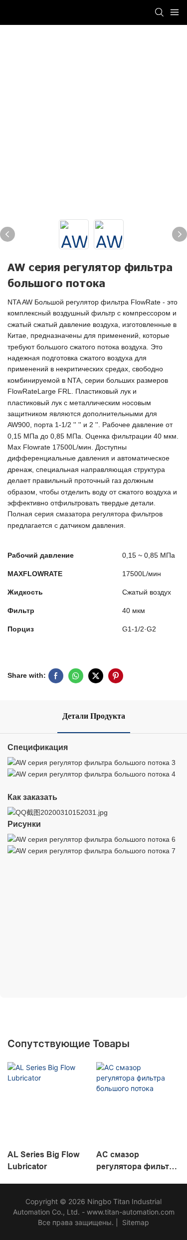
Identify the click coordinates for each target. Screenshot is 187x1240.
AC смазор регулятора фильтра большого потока (137, 1161)
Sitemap (134, 1222)
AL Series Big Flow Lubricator (43, 1160)
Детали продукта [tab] (93, 716)
